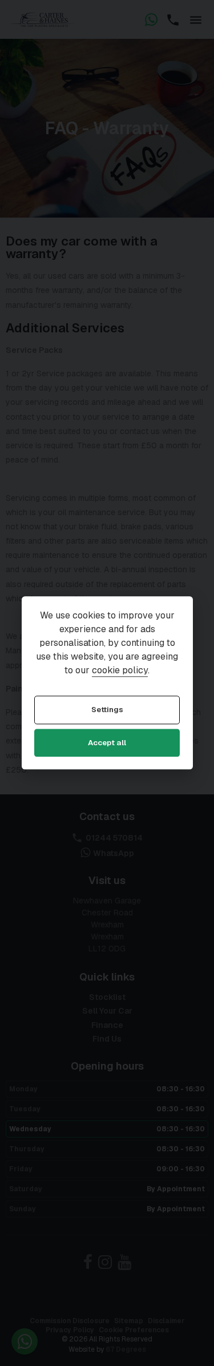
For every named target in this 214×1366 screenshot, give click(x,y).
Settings (107, 710)
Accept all (107, 743)
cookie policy (120, 671)
